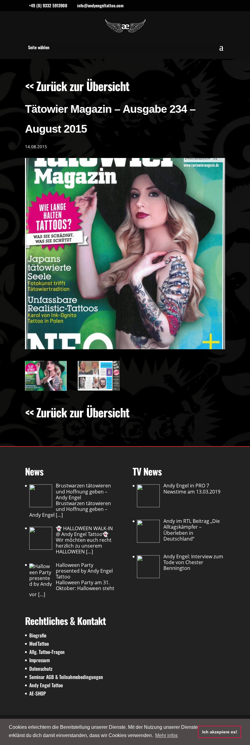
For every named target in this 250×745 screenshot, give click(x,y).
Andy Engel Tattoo (46, 685)
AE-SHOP (37, 693)
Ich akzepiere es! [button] (219, 731)
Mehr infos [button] (166, 735)
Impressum (39, 660)
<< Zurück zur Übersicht (77, 85)
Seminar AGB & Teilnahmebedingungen (66, 677)
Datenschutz (40, 668)
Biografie (37, 635)
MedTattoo (39, 643)
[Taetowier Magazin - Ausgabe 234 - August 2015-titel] (46, 376)
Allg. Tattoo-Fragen (47, 651)
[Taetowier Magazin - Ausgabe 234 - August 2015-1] (99, 376)
